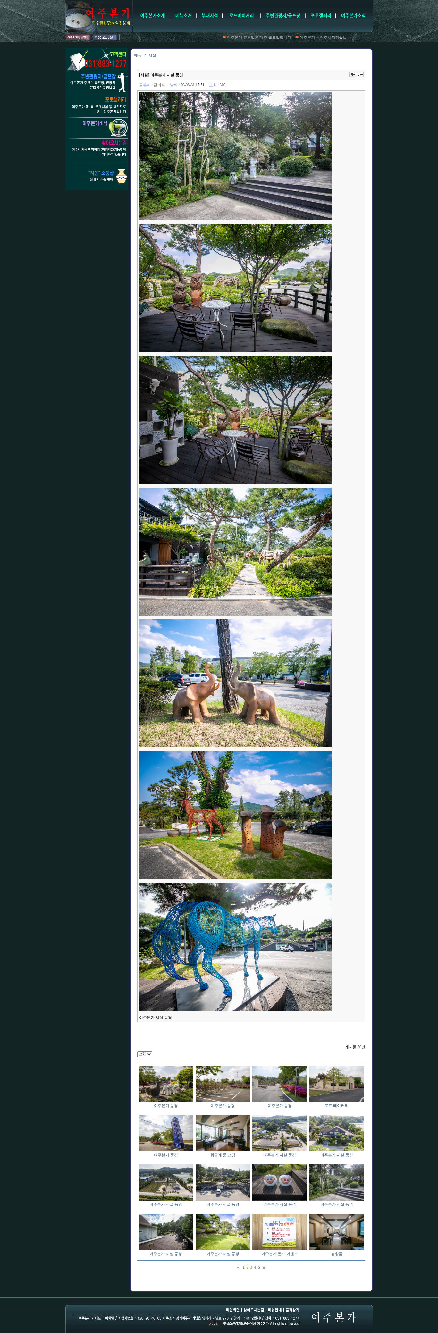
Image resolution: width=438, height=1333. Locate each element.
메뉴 (138, 55)
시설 (152, 55)
